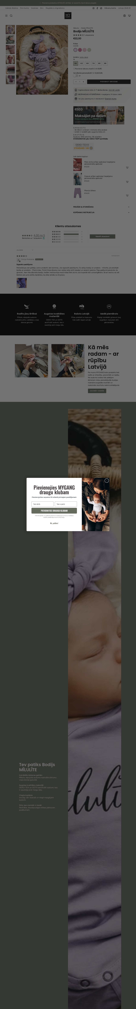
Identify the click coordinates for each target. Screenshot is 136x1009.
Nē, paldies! (54, 523)
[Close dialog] (107, 480)
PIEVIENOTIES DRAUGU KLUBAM (54, 510)
